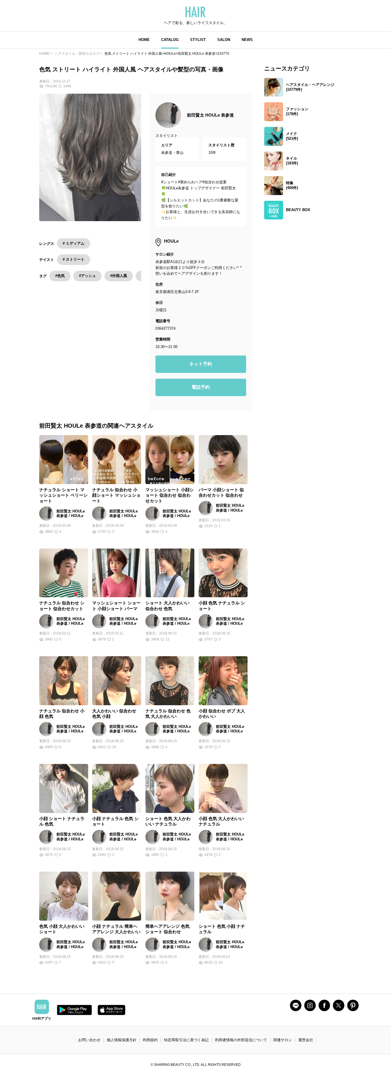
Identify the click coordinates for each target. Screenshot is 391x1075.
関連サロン (282, 1040)
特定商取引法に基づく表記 (186, 1040)
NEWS (247, 40)
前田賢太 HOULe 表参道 (210, 115)
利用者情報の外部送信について (241, 1040)
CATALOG (170, 40)
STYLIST (198, 40)
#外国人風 (118, 276)
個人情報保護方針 (122, 1040)
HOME (144, 40)
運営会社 (305, 1040)
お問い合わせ (89, 1040)
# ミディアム (73, 243)
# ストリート (73, 259)
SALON (223, 40)
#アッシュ (87, 276)
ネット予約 (200, 363)
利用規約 (150, 1040)
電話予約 (200, 387)
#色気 (60, 276)
